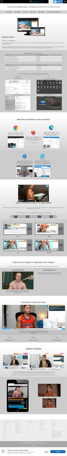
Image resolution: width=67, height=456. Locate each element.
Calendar (4, 427)
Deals (4, 438)
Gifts (28, 426)
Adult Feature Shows (18, 427)
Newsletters (41, 428)
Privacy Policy (28, 453)
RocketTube (53, 427)
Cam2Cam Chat (5, 433)
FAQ (40, 426)
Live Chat (4, 424)
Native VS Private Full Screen (54, 12)
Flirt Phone (5, 437)
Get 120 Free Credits (55, 423)
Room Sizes (32, 12)
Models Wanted (17, 423)
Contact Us (41, 427)
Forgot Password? (42, 424)
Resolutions (9, 12)
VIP (4, 431)
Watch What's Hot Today (7, 428)
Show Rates (17, 426)
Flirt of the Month (18, 432)
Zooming (25, 12)
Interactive (5, 426)
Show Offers (17, 431)
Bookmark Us (54, 424)
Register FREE (5, 423)
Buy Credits (5, 436)
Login (51, 1)
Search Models (17, 424)
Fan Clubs (17, 428)
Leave (46, 451)
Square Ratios (41, 12)
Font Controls (17, 12)
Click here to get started (55, 437)
